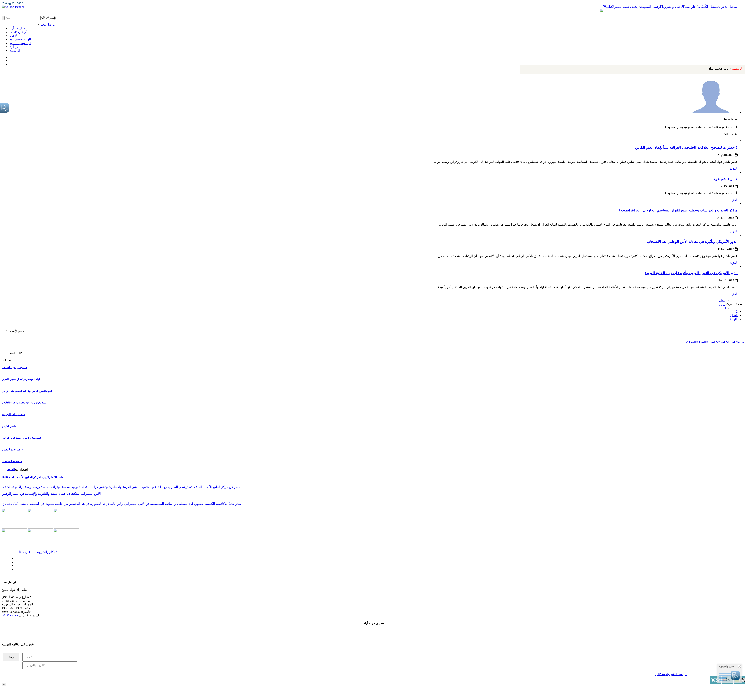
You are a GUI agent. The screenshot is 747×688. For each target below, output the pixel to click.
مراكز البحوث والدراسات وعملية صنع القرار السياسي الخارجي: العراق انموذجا (678, 210)
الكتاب (610, 6)
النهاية (734, 318)
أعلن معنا (691, 6)
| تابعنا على (205, 569)
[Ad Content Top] (373, 7)
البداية (722, 300)
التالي (722, 304)
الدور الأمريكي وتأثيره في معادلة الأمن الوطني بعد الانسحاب (692, 241)
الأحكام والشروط (47, 552)
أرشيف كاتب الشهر (627, 6)
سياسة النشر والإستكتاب (671, 674)
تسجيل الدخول (728, 6)
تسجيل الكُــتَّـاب (707, 6)
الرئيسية (726, 68)
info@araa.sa (10, 615)
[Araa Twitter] (9, 59)
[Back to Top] (4, 684)
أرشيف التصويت (650, 6)
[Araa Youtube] (9, 63)
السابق (733, 315)
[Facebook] (9, 56)
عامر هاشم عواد (725, 179)
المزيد (734, 168)
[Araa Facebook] (14, 557)
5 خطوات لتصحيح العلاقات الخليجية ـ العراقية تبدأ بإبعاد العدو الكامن (686, 147)
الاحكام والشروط (673, 6)
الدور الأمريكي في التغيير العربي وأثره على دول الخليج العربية (691, 273)
